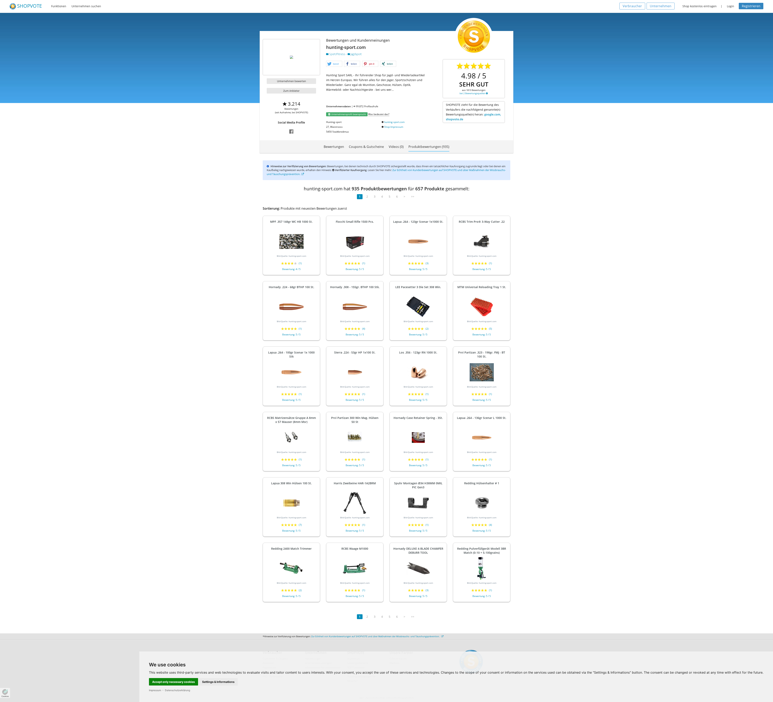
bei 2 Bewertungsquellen (473, 93)
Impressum (155, 690)
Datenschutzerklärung (177, 690)
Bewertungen (334, 146)
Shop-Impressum (393, 127)
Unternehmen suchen (86, 6)
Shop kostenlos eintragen (699, 6)
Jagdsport (356, 54)
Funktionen (58, 6)
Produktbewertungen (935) (428, 146)
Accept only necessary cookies (173, 681)
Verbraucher (632, 6)
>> (412, 196)
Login (730, 6)
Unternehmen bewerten (291, 81)
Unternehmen (660, 6)
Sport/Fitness (337, 54)
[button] (334, 64)
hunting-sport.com (394, 122)
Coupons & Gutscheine (366, 146)
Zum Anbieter (291, 91)
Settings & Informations (218, 681)
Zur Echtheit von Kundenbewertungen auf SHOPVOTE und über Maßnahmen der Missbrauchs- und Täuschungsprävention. (375, 636)
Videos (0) (396, 146)
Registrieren (751, 6)
